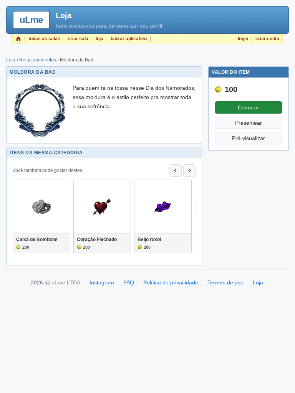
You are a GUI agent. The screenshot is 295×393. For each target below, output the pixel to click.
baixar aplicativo (129, 38)
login (243, 38)
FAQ (128, 282)
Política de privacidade (170, 282)
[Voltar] (175, 170)
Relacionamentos (37, 60)
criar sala (78, 38)
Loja (10, 60)
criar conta (267, 38)
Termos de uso (225, 282)
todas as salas (44, 38)
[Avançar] (189, 170)
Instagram (101, 282)
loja (99, 38)
